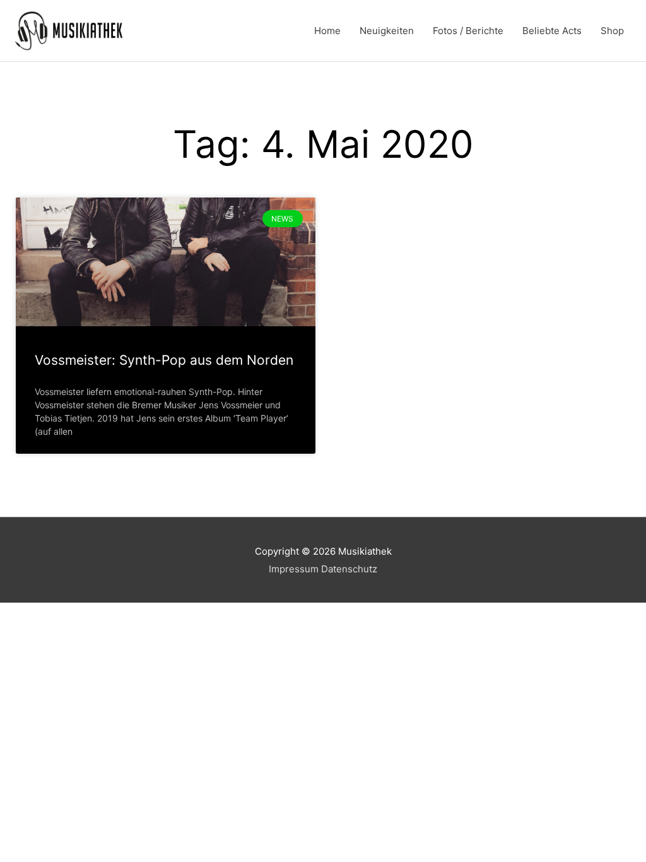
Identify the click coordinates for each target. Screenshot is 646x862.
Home (327, 31)
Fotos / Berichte (468, 31)
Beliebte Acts (552, 31)
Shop (612, 31)
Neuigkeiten (387, 31)
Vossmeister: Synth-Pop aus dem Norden (164, 360)
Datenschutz (349, 569)
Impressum (294, 569)
